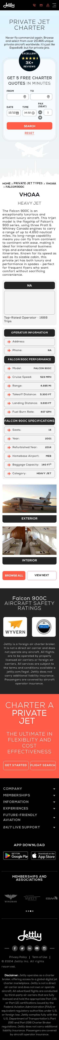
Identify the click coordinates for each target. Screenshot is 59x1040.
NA (29, 285)
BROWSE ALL (14, 576)
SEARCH (29, 126)
